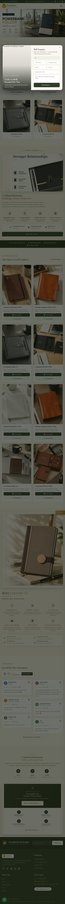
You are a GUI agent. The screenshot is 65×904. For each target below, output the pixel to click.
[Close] (59, 47)
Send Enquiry (47, 85)
